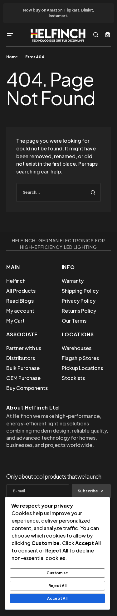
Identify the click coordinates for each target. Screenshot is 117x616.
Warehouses (76, 348)
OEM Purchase (23, 378)
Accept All (57, 598)
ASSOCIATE (22, 334)
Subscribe (88, 491)
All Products (21, 290)
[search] (58, 192)
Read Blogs (20, 300)
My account (20, 310)
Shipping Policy (80, 290)
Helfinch (16, 280)
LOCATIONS (78, 334)
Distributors (20, 358)
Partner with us (23, 348)
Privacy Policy (78, 300)
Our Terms (74, 320)
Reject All (57, 585)
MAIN (13, 267)
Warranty (73, 280)
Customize (57, 573)
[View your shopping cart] (108, 34)
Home (12, 56)
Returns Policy (79, 310)
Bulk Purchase (23, 368)
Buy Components (27, 388)
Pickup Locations (82, 368)
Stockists (73, 378)
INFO (68, 267)
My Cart (15, 320)
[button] (10, 34)
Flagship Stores (80, 358)
